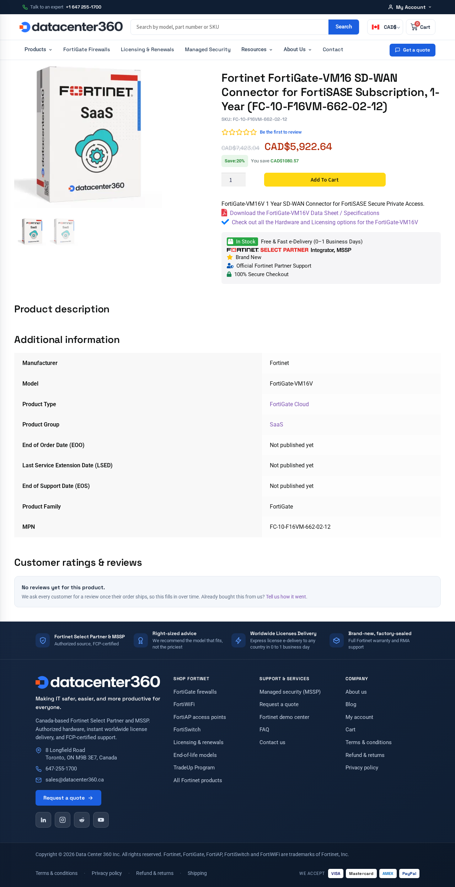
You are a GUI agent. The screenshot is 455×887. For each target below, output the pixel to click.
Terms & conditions (369, 743)
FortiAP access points (199, 717)
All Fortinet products (197, 781)
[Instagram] (62, 820)
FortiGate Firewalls (86, 49)
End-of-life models (195, 755)
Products (35, 50)
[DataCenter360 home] (71, 27)
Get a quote (416, 50)
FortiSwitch (186, 730)
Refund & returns (365, 755)
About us (356, 692)
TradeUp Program (194, 768)
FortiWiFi (184, 704)
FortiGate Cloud (289, 404)
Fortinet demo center (284, 717)
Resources (254, 50)
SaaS (276, 424)
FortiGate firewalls (195, 692)
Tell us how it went (286, 597)
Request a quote (64, 798)
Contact (333, 49)
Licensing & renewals (198, 743)
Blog (351, 704)
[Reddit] (82, 820)
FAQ (264, 730)
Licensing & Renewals (147, 49)
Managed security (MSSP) (290, 692)
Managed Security (208, 49)
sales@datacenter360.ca (75, 780)
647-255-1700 (61, 769)
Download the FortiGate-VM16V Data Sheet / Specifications (304, 213)
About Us (295, 50)
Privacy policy (362, 768)
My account (359, 717)
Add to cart (325, 179)
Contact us (272, 743)
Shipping (197, 873)
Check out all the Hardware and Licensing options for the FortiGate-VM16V (325, 222)
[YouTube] (101, 820)
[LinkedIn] (43, 820)
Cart (350, 730)
